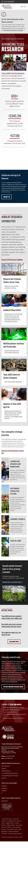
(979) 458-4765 (8, 758)
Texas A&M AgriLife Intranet (9, 773)
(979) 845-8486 (10, 756)
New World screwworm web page (13, 30)
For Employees (5, 766)
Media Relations (5, 771)
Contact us (6, 197)
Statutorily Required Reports (15, 833)
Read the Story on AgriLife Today (11, 582)
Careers (3, 768)
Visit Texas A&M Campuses (13, 382)
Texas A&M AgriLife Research (12, 73)
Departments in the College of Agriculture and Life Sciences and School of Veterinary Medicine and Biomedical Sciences (13, 317)
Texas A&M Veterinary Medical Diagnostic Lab (14, 715)
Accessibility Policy (10, 821)
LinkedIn (3, 790)
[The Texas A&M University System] (6, 807)
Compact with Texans (6, 819)
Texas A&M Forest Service (10, 712)
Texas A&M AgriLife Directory (9, 775)
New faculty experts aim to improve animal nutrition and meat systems (12, 625)
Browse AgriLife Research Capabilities (12, 259)
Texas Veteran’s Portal (11, 829)
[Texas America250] (7, 737)
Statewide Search (10, 823)
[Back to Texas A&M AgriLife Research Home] (7, 728)
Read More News (14, 642)
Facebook (4, 786)
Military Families (10, 825)
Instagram (4, 788)
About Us (4, 778)
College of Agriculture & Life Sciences (13, 718)
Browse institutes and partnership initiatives (11, 351)
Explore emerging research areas (13, 687)
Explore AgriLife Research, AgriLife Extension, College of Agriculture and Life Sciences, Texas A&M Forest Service (13, 414)
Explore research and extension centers (11, 287)
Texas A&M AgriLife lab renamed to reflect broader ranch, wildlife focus (12, 617)
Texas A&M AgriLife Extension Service (13, 707)
